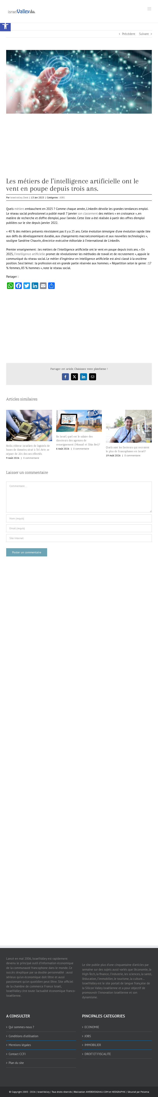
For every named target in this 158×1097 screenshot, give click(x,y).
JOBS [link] (62, 197)
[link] (5, 26)
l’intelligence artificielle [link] (29, 254)
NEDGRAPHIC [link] (118, 1091)
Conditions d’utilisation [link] (23, 1036)
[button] (9, 435)
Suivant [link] (144, 34)
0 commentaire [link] (31, 457)
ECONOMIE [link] (92, 1027)
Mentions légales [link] (20, 1045)
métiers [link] (19, 209)
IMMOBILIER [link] (93, 1045)
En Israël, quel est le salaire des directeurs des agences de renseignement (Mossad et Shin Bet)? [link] (78, 440)
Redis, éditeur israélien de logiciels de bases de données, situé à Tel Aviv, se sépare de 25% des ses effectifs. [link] (28, 449)
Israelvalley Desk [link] (19, 197)
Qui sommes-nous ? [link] (21, 1027)
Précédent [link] (128, 34)
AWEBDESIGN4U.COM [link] (97, 1091)
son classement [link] (88, 213)
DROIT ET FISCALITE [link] (98, 1054)
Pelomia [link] (145, 1091)
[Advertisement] (79, 148)
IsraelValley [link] (43, 1091)
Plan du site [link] (16, 1063)
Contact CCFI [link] (17, 1054)
